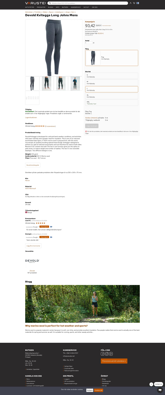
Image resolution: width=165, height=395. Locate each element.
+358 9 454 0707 (72, 353)
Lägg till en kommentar (33, 246)
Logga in (67, 379)
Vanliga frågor (68, 366)
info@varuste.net (69, 356)
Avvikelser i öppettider (33, 369)
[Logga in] (130, 3)
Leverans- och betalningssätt (35, 386)
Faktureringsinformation (71, 370)
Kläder (46, 12)
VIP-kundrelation (69, 381)
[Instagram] (106, 354)
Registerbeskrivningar (70, 383)
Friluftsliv (38, 12)
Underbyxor (59, 12)
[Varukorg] (134, 3)
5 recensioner (50, 126)
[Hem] (35, 3)
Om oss (94, 7)
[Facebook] (102, 354)
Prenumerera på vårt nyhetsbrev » (114, 361)
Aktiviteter (29, 7)
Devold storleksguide (33, 165)
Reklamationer (31, 381)
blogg (50, 7)
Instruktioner (30, 383)
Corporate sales (69, 368)
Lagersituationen (31, 117)
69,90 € (101, 33)
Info (57, 7)
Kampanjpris (90, 22)
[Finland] (138, 3)
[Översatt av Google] (32, 227)
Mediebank (105, 383)
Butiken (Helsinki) (91, 118)
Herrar (27, 180)
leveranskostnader (107, 25)
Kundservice (76, 7)
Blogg (104, 379)
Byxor (51, 12)
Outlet (86, 7)
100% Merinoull (30, 188)
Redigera (89, 390)
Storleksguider (106, 381)
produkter (41, 7)
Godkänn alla (98, 390)
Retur (28, 379)
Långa (68, 12)
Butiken (65, 7)
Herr (73, 12)
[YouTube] (111, 354)
